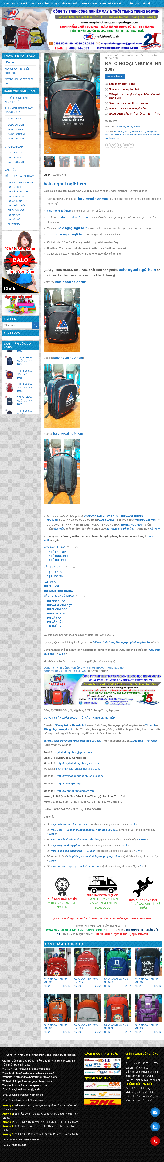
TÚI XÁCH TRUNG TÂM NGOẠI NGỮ (19, 110)
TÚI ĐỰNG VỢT (16, 210)
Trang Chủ (8, 3)
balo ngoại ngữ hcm (65, 183)
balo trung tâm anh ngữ (131, 135)
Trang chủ (111, 55)
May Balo (138, 741)
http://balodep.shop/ (68, 783)
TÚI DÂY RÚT (15, 219)
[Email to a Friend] (119, 145)
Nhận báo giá (115, 77)
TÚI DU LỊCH (14, 187)
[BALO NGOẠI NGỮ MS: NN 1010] (148, 962)
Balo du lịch (79, 725)
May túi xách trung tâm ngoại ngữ (17, 70)
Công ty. (155, 528)
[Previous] (49, 103)
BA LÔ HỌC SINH (17, 134)
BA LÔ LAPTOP (16, 129)
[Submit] (35, 325)
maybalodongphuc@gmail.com (73, 752)
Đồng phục (51, 729)
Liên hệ (67, 986)
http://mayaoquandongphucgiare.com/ (79, 776)
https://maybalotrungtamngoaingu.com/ (78, 768)
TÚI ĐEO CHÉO (16, 196)
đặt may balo (61, 725)
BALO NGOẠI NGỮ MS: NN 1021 (56, 1027)
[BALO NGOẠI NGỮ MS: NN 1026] (87, 962)
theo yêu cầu (66, 729)
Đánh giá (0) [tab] (59, 175)
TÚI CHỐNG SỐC (17, 205)
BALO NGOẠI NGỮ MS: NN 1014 (116, 981)
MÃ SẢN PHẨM (115, 3)
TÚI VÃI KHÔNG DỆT (18, 201)
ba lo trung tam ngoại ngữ (126, 131)
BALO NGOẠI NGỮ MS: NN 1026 (86, 981)
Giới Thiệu (23, 3)
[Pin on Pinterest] (125, 145)
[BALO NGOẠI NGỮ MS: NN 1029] (87, 1008)
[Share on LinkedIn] (131, 145)
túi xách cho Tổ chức (120, 528)
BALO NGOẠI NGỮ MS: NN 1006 (147, 1027)
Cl (140, 839)
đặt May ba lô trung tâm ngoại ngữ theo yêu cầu (73, 741)
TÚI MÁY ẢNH (15, 215)
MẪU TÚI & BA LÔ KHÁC (19, 176)
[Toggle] (76, 547)
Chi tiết (47, 986)
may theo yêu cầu (42, 3)
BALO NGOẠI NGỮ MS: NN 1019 (56, 981)
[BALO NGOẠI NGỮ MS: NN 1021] (57, 1008)
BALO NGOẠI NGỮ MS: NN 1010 (147, 981)
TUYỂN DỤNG (133, 3)
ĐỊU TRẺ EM (14, 224)
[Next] (95, 103)
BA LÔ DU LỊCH (16, 124)
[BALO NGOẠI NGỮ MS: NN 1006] (148, 1008)
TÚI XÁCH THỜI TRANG (20, 182)
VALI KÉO (10, 170)
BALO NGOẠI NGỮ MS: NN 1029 (86, 1027)
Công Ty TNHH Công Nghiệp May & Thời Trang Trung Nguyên (84, 668)
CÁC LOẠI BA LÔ (15, 118)
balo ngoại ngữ (146, 131)
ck (144, 839)
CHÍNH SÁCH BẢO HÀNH (93, 3)
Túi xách (150, 725)
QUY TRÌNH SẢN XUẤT (66, 3)
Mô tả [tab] (47, 175)
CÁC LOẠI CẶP (14, 146)
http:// (77, 763)
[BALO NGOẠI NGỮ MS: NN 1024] (117, 1008)
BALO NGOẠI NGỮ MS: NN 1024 (116, 1027)
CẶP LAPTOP (15, 157)
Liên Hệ (146, 3)
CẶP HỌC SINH (16, 162)
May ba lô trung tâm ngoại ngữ (19, 81)
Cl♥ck (132, 824)
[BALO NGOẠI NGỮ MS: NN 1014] (117, 962)
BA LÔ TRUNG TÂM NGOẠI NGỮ (16, 100)
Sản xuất (58, 528)
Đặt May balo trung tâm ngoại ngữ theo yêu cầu (121, 642)
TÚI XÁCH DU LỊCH (18, 191)
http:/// (75, 791)
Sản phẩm (127, 55)
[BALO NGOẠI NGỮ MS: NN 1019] (57, 962)
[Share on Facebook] (108, 145)
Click (62, 654)
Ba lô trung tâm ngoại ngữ (128, 126)
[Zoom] (48, 150)
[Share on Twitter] (113, 145)
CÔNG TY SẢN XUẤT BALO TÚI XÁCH (66, 671)
